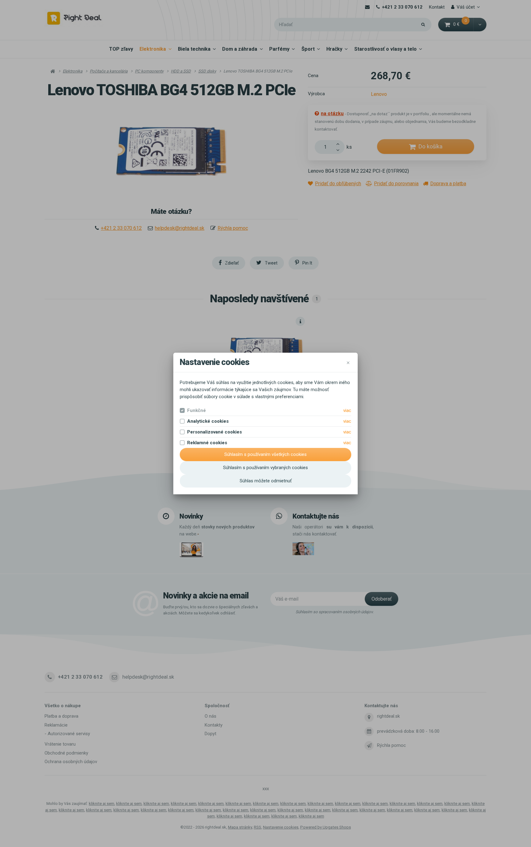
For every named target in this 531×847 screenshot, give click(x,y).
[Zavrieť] (348, 362)
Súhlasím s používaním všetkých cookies (265, 454)
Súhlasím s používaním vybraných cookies (265, 467)
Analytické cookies (208, 421)
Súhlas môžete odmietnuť (266, 481)
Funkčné (196, 410)
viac (347, 410)
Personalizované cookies (214, 432)
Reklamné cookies (207, 442)
